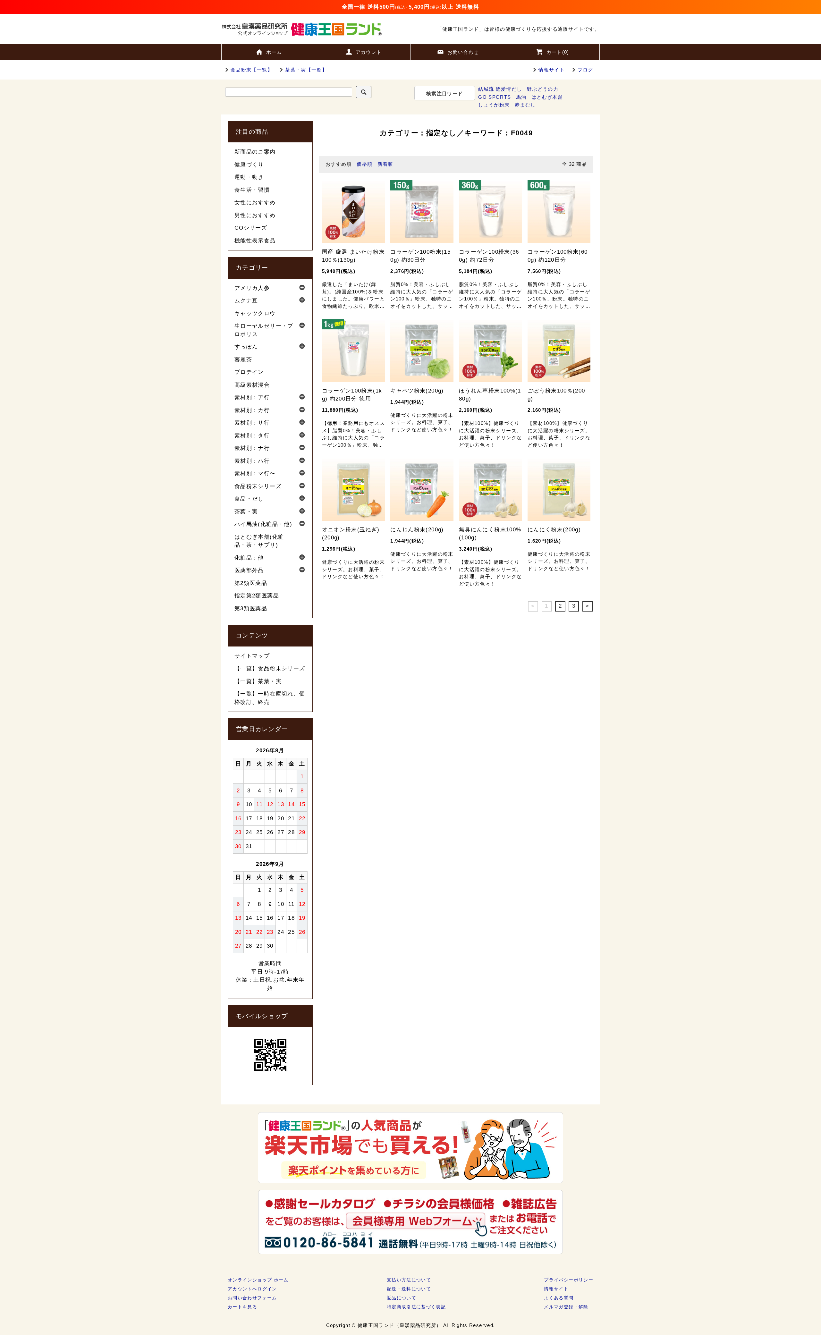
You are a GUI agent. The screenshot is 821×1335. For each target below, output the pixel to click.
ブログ (585, 69)
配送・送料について (409, 1288)
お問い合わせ (463, 52)
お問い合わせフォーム (252, 1297)
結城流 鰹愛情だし (500, 89)
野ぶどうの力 (542, 89)
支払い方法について (409, 1279)
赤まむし (525, 104)
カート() (557, 52)
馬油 (521, 97)
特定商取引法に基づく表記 (416, 1306)
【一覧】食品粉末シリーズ (269, 668)
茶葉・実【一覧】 (306, 69)
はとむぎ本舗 (547, 97)
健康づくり (249, 165)
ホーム (274, 52)
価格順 (364, 164)
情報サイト (551, 69)
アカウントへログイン (252, 1288)
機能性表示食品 (255, 241)
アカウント (369, 52)
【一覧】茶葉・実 (258, 681)
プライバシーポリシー (568, 1279)
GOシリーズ (250, 228)
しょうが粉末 (494, 104)
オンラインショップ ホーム (258, 1279)
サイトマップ (252, 656)
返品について (401, 1297)
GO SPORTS (494, 97)
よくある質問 (558, 1297)
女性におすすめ (255, 202)
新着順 (385, 164)
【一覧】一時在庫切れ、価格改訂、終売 (269, 698)
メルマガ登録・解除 (566, 1306)
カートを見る (242, 1306)
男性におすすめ (255, 215)
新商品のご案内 (255, 152)
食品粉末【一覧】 (252, 69)
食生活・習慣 (252, 190)
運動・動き (249, 177)
